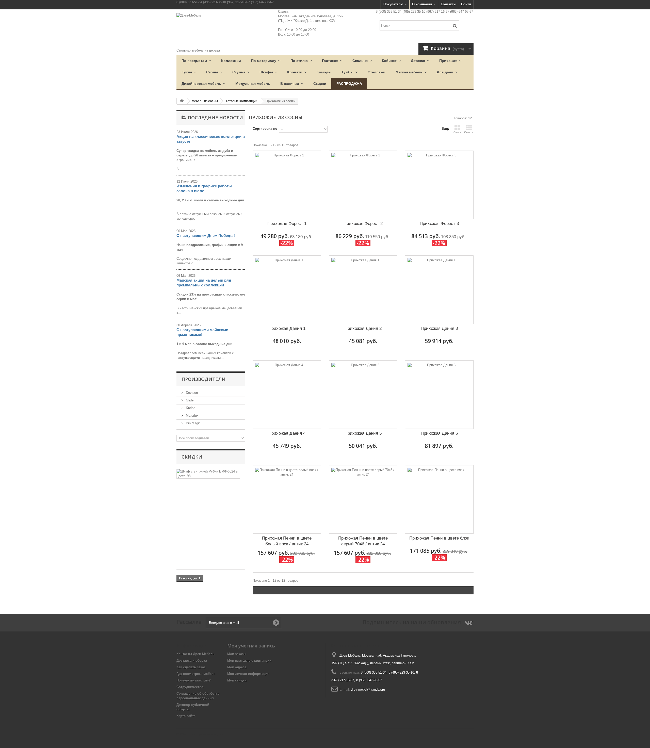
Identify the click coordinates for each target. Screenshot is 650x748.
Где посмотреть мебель (196, 674)
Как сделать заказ (190, 667)
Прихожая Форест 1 (286, 223)
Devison (191, 393)
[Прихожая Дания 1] (287, 289)
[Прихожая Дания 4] (287, 394)
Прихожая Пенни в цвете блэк (439, 538)
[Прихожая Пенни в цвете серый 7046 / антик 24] (363, 499)
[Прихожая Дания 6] (439, 394)
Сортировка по (265, 129)
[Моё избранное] (408, 35)
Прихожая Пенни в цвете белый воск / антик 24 (287, 541)
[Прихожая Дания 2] (363, 289)
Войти (466, 4)
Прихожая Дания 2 (363, 328)
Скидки (192, 457)
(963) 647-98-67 (262, 2)
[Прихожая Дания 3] (439, 289)
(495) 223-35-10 (214, 2)
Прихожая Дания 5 (363, 433)
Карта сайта (186, 716)
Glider (189, 400)
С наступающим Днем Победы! (205, 235)
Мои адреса (236, 667)
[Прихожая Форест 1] (287, 185)
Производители (203, 379)
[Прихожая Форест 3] (439, 185)
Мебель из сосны (205, 101)
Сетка (457, 132)
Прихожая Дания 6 (439, 433)
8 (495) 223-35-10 (401, 672)
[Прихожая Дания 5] (363, 394)
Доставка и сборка (191, 660)
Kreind (190, 408)
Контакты (448, 4)
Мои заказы (236, 654)
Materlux (192, 415)
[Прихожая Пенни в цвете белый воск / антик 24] (287, 499)
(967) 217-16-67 (238, 2)
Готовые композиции (241, 101)
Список (469, 132)
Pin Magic (193, 423)
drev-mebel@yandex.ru (368, 689)
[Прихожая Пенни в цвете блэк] (439, 499)
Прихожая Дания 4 (286, 433)
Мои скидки (237, 680)
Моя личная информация (248, 674)
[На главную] (182, 101)
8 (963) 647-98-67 (369, 680)
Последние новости (215, 118)
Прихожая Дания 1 (286, 328)
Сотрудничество (189, 687)
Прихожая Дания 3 (439, 328)
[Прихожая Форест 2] (363, 185)
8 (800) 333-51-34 (189, 2)
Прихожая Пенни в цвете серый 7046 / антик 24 (363, 541)
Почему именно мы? (193, 680)
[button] (196, 61)
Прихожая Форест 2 (363, 223)
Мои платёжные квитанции (249, 660)
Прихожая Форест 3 (439, 223)
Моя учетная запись (251, 646)
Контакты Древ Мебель (195, 654)
